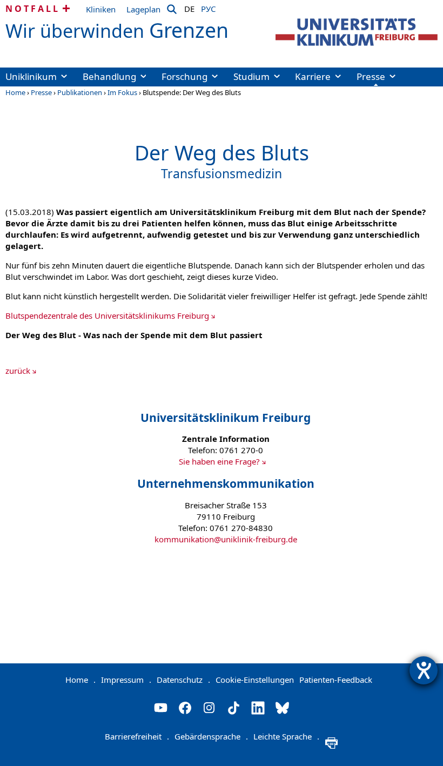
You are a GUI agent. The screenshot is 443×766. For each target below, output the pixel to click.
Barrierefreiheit (137, 736)
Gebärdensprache (211, 736)
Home (15, 92)
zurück (17, 370)
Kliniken (101, 9)
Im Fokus (122, 92)
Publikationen (79, 92)
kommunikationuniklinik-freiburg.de (226, 539)
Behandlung (109, 76)
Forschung (184, 76)
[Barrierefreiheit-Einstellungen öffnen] (424, 670)
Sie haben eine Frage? (219, 461)
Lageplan (143, 9)
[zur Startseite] (357, 32)
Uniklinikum (31, 76)
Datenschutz (183, 679)
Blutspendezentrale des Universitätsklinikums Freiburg (107, 315)
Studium (251, 76)
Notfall (32, 9)
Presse (371, 76)
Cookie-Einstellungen (255, 679)
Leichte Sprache (286, 736)
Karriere (313, 76)
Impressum (126, 679)
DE (189, 7)
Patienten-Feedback (335, 679)
